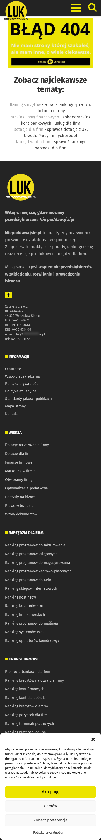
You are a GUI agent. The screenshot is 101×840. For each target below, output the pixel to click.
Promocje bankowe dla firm (27, 671)
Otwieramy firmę (19, 480)
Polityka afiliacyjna (21, 391)
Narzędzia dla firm (33, 141)
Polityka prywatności (48, 832)
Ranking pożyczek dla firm (26, 715)
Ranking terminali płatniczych (29, 724)
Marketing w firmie (20, 471)
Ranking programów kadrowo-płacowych (38, 571)
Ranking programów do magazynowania (37, 563)
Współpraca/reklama (22, 376)
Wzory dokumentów (21, 514)
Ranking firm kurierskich (25, 614)
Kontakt (11, 413)
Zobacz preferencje (50, 820)
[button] (93, 739)
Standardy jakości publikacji (28, 399)
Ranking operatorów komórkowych (33, 641)
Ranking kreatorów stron (25, 606)
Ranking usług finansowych (34, 117)
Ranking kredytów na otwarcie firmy (34, 680)
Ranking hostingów (20, 597)
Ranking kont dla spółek (25, 698)
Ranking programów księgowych (31, 554)
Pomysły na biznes (20, 497)
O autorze (13, 369)
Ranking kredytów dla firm (26, 706)
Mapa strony (15, 406)
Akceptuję (50, 791)
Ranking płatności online (25, 732)
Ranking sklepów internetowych (31, 588)
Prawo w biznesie (19, 506)
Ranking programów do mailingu (31, 623)
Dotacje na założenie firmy (27, 445)
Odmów (50, 806)
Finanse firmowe (18, 462)
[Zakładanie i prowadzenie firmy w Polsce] (50, 42)
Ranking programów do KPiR (28, 580)
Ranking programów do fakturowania (35, 545)
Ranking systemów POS (24, 632)
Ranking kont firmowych (24, 689)
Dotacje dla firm (28, 129)
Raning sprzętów (25, 104)
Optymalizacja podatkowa (26, 488)
